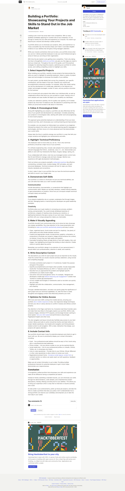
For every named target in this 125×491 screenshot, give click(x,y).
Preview (40, 410)
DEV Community (96, 31)
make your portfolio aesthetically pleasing (49, 227)
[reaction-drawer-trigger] (20, 36)
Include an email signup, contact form (59, 355)
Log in (93, 1)
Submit (33, 410)
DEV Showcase (77, 479)
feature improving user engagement (55, 276)
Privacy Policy (63, 483)
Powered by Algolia (62, 1)
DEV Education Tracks (43, 479)
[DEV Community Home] (20, 2)
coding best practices (59, 162)
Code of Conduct (48, 416)
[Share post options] (20, 55)
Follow (94, 11)
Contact (87, 479)
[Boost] (21, 51)
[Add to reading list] (21, 46)
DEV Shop (104, 479)
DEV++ (31, 479)
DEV (67, 485)
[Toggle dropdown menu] (79, 422)
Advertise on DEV (58, 479)
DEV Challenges (25, 479)
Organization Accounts (68, 479)
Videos (35, 479)
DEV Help (51, 479)
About (83, 479)
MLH (62, 481)
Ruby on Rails (60, 486)
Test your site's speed (43, 315)
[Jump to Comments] (21, 41)
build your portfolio (49, 61)
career (42, 31)
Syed (32, 7)
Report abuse (57, 416)
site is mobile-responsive (41, 302)
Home (19, 479)
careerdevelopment (34, 31)
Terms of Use (70, 483)
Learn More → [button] (87, 116)
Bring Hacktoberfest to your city (43, 454)
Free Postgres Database (95, 479)
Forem (47, 485)
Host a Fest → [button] (32, 466)
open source (54, 485)
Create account (101, 1)
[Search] (24, 2)
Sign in (60, 414)
